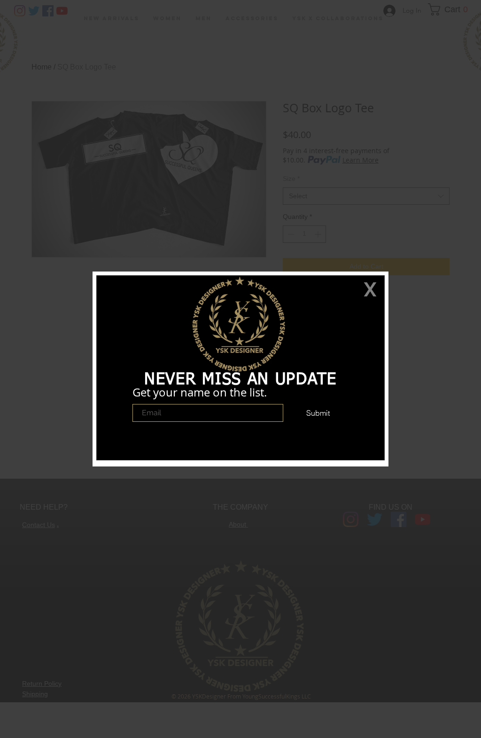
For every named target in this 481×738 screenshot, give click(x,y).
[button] (370, 289)
